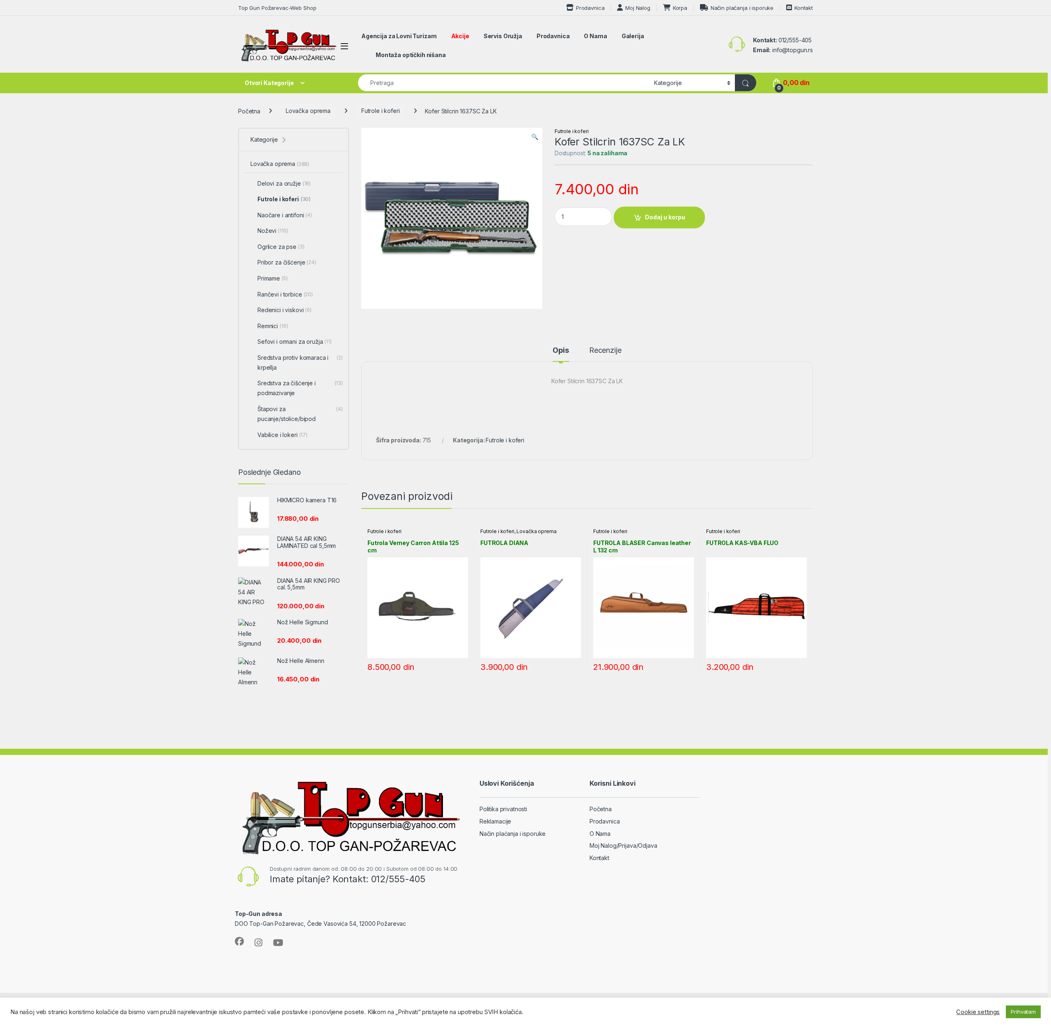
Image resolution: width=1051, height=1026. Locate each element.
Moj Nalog (637, 8)
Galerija (633, 35)
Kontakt (803, 8)
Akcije (460, 35)
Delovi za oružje (284, 183)
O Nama (595, 35)
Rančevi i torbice (285, 294)
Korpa (680, 8)
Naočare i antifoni (284, 215)
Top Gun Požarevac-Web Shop (277, 8)
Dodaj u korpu (665, 217)
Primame (272, 278)
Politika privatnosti (503, 808)
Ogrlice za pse (281, 246)
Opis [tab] (561, 350)
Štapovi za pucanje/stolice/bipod (300, 413)
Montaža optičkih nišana (411, 54)
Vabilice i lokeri (282, 434)
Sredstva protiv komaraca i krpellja (300, 362)
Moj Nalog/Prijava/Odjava (623, 845)
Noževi (272, 230)
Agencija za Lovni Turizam (399, 35)
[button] (534, 137)
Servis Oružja (503, 35)
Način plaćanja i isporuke (742, 8)
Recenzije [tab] (605, 350)
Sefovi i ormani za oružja (294, 341)
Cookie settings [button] (978, 1012)
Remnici (272, 325)
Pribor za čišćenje (286, 262)
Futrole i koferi (380, 110)
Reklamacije (495, 821)
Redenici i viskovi (284, 309)
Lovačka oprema (308, 110)
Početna (249, 110)
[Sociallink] (239, 941)
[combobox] (503, 82)
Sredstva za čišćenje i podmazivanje (300, 388)
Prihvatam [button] (1023, 1011)
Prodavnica (590, 8)
